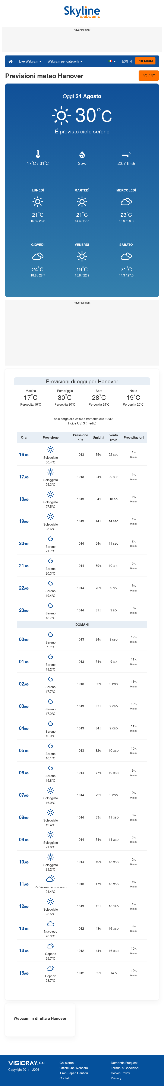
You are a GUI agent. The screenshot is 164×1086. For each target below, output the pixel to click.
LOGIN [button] (127, 61)
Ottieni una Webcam (74, 1067)
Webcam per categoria (64, 61)
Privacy (116, 1078)
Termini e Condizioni (125, 1067)
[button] (112, 61)
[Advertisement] (81, 42)
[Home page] (10, 61)
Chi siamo (67, 1062)
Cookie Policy (120, 1073)
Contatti (65, 1078)
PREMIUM (145, 60)
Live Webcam (29, 61)
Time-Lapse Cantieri (74, 1073)
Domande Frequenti (124, 1062)
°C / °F (149, 75)
